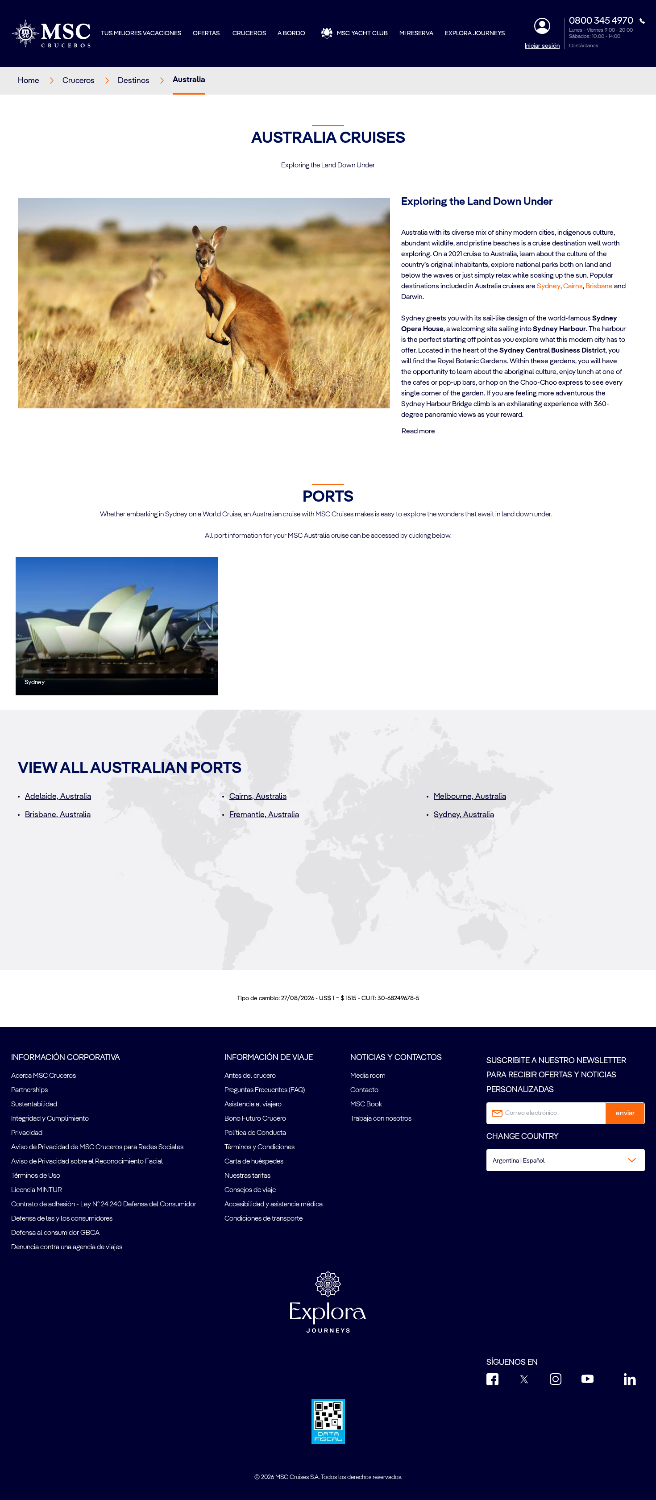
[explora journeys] (328, 1302)
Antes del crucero (250, 1076)
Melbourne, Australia (470, 797)
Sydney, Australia (464, 815)
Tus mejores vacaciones (141, 33)
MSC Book (366, 1104)
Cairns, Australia (257, 797)
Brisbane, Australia (58, 815)
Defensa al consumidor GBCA (55, 1233)
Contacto (364, 1090)
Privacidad (26, 1133)
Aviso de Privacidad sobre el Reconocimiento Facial (87, 1161)
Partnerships (29, 1090)
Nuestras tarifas (247, 1176)
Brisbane (599, 286)
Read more (418, 431)
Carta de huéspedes (253, 1161)
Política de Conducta (255, 1133)
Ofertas (207, 33)
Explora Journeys (475, 33)
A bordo (291, 33)
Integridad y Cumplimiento (50, 1118)
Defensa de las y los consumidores (61, 1218)
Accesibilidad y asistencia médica (273, 1204)
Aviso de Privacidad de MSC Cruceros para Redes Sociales (97, 1147)
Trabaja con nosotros (380, 1118)
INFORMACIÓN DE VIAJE (268, 1058)
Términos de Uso (35, 1176)
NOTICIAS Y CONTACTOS (396, 1058)
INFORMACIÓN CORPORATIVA (65, 1058)
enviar (625, 1113)
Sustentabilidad (34, 1104)
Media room (368, 1076)
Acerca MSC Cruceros (43, 1076)
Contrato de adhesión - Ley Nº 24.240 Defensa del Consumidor (103, 1204)
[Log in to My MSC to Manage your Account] (542, 26)
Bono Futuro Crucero (255, 1118)
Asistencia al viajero (253, 1104)
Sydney (549, 286)
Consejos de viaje (250, 1190)
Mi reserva (416, 33)
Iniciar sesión (542, 46)
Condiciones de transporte (263, 1218)
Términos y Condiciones (259, 1147)
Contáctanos (583, 46)
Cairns (573, 286)
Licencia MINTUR (36, 1190)
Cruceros (249, 33)
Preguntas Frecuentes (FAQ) (264, 1090)
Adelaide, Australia (58, 797)
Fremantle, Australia (264, 815)
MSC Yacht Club (362, 33)
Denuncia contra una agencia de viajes (66, 1247)
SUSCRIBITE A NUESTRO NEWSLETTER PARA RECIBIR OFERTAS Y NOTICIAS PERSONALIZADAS (556, 1075)
